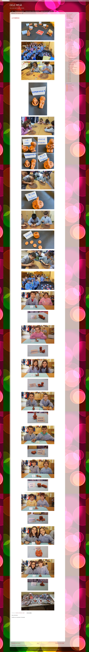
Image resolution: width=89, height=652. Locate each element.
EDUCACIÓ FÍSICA (69, 22)
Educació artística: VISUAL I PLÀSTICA (32, 11)
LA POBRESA (70, 60)
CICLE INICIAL (68, 17)
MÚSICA (67, 24)
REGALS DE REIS (71, 66)
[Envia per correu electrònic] (27, 612)
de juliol (69, 46)
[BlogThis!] (28, 612)
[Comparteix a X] (29, 612)
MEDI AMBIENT (69, 29)
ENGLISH (68, 23)
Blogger (58, 649)
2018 (68, 74)
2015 (68, 78)
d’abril (69, 50)
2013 (68, 81)
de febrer (70, 53)
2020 (68, 40)
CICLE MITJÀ (16, 5)
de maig (69, 49)
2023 (68, 36)
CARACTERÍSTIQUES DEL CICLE (47, 11)
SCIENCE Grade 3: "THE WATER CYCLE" (72, 64)
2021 (68, 38)
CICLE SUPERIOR (69, 18)
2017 (68, 75)
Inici (12, 11)
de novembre (70, 42)
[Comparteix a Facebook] (30, 612)
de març (69, 52)
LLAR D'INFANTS (69, 14)
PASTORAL (68, 32)
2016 (68, 77)
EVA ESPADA (69, 86)
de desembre (70, 41)
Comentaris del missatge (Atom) (22, 645)
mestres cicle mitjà (70, 90)
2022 (68, 37)
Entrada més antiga (59, 643)
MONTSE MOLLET (70, 89)
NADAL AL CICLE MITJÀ (72, 69)
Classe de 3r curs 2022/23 (19, 11)
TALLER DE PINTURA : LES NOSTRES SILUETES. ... (72, 62)
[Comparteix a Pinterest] (31, 612)
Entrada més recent (16, 643)
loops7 (48, 649)
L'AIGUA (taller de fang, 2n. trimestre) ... (72, 58)
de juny (69, 48)
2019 (68, 73)
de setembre (70, 45)
